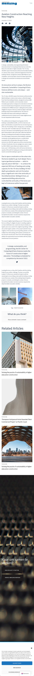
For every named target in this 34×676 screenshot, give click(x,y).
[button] (31, 648)
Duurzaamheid (20, 308)
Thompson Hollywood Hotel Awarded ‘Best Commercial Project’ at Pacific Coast (17, 420)
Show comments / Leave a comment (17, 319)
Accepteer (17, 663)
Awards (15, 308)
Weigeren (17, 667)
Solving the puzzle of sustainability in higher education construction (17, 373)
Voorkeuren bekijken (17, 672)
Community (4, 11)
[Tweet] (17, 262)
